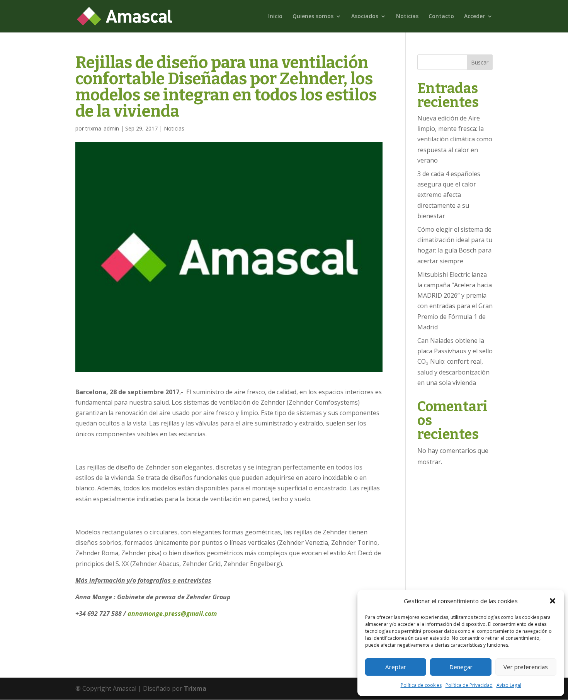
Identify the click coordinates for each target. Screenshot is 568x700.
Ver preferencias (525, 667)
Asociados (364, 17)
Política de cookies (421, 685)
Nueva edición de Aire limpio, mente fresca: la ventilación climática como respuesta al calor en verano (454, 139)
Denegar (461, 667)
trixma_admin (102, 128)
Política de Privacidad (469, 685)
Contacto (441, 17)
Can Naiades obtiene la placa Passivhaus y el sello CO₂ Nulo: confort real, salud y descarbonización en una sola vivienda (455, 361)
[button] (552, 601)
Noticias (407, 17)
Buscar (479, 62)
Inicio (275, 17)
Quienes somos (313, 17)
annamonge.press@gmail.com (172, 613)
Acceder (474, 17)
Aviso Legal (509, 685)
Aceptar (395, 667)
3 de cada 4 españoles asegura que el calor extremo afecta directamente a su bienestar (448, 194)
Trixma (195, 688)
